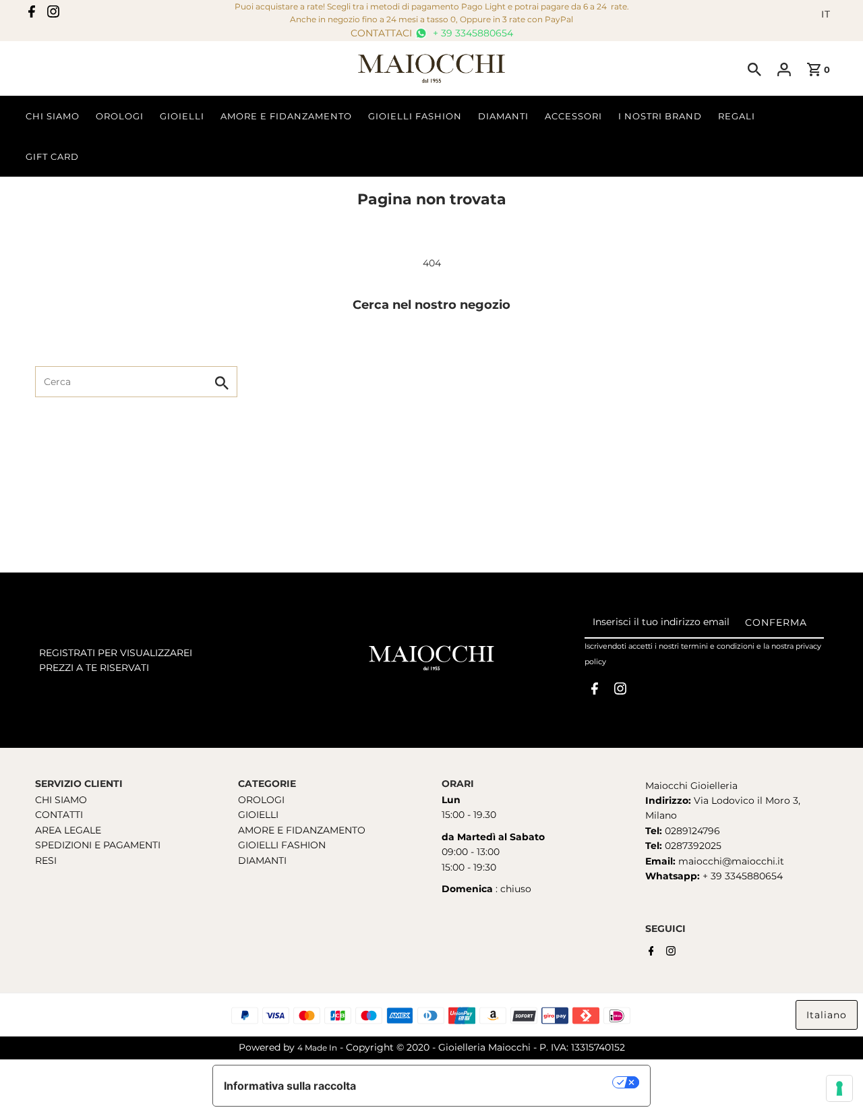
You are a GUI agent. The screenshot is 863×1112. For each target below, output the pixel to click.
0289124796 (691, 831)
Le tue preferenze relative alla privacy (491, 1082)
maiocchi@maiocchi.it (731, 861)
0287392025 (691, 846)
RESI (46, 860)
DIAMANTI (262, 860)
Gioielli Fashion (415, 116)
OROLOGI (261, 800)
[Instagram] (53, 14)
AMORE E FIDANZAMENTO (301, 830)
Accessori (573, 116)
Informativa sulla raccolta (290, 1085)
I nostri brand (660, 116)
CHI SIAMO (61, 800)
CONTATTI (59, 815)
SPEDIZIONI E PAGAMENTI (97, 845)
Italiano (826, 1015)
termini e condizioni (717, 646)
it (826, 14)
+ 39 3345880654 (471, 33)
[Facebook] (32, 14)
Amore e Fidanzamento (286, 116)
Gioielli (182, 116)
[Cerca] (754, 69)
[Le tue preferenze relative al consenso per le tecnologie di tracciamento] (839, 1088)
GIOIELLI (258, 815)
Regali (736, 116)
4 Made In (317, 1048)
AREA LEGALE (68, 830)
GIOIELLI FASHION (282, 845)
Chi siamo (53, 116)
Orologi (120, 116)
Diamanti (503, 116)
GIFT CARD (52, 156)
